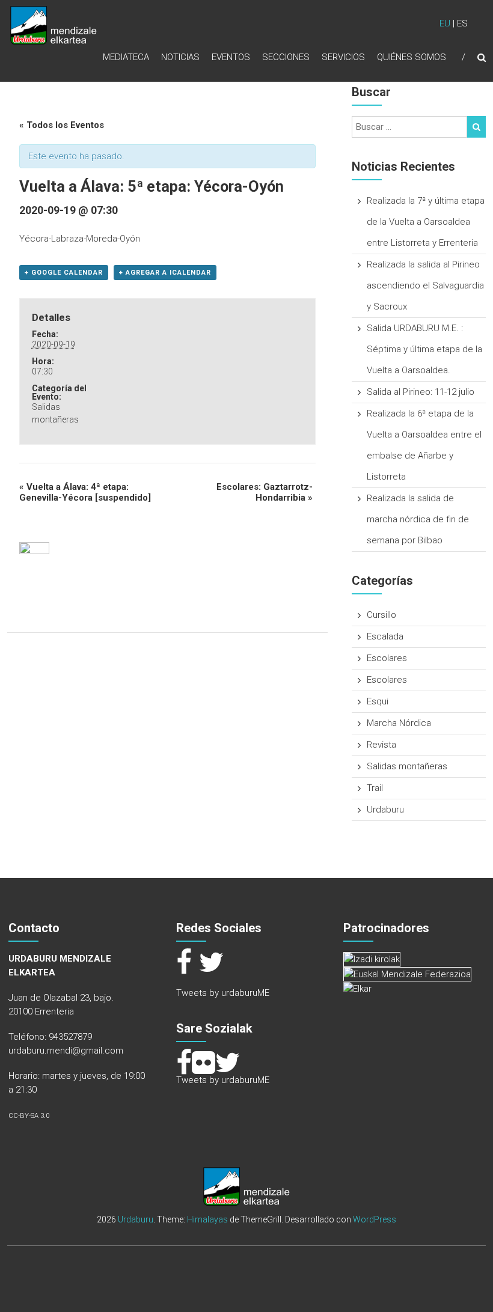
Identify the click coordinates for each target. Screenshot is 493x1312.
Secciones (286, 57)
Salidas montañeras (407, 766)
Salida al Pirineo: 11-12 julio (420, 391)
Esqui (377, 701)
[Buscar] (476, 127)
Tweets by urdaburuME (222, 992)
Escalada (385, 636)
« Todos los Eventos (61, 125)
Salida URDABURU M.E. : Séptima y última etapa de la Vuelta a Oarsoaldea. (424, 349)
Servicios (343, 57)
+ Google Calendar (64, 272)
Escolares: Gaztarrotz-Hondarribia (264, 492)
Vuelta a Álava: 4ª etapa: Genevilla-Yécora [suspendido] (85, 492)
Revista (381, 744)
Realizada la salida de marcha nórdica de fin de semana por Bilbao (418, 519)
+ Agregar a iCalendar (165, 272)
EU (444, 23)
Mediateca (126, 57)
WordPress (374, 1219)
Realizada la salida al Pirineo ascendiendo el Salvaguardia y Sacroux (425, 285)
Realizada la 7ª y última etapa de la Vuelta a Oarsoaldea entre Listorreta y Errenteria (426, 221)
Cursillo (381, 614)
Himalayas (207, 1219)
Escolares (387, 658)
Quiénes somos (411, 57)
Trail (375, 788)
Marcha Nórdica (399, 723)
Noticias (180, 57)
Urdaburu (385, 809)
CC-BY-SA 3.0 (28, 1116)
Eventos (231, 57)
